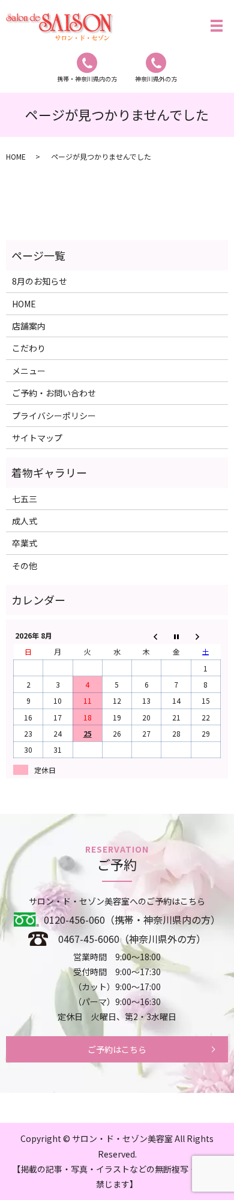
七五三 (24, 499)
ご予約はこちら (117, 1049)
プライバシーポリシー (54, 416)
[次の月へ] (205, 636)
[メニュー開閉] (217, 26)
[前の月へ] (146, 636)
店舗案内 (29, 326)
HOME (16, 156)
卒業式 (24, 543)
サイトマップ (37, 438)
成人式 (24, 521)
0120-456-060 (74, 919)
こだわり (29, 348)
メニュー (29, 371)
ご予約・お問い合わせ (54, 393)
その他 (24, 566)
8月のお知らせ (39, 281)
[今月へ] (176, 636)
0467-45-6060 (88, 939)
